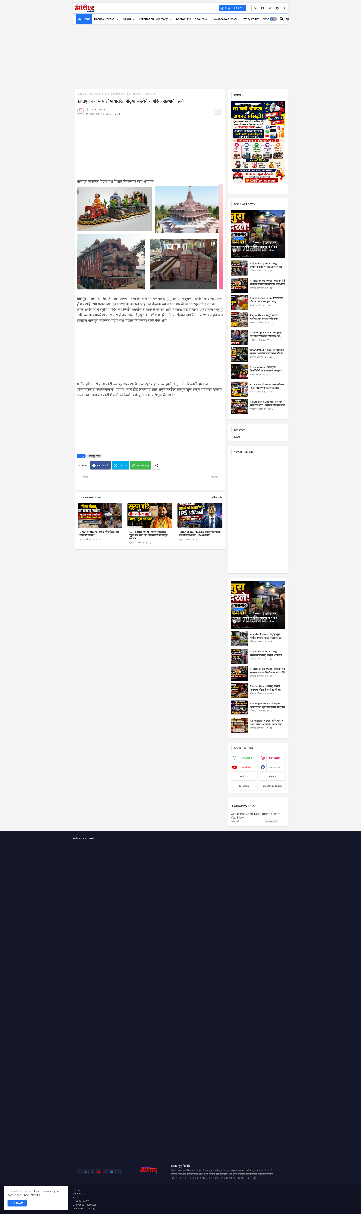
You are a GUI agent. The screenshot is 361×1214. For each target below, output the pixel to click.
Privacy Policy (81, 1201)
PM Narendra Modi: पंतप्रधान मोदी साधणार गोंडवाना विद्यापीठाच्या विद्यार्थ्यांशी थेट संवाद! (267, 284)
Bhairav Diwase (104, 18)
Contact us (79, 1193)
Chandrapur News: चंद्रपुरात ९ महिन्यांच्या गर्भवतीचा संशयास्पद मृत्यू (266, 334)
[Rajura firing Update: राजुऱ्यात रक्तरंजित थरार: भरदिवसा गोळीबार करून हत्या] (239, 406)
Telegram (244, 786)
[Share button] (156, 465)
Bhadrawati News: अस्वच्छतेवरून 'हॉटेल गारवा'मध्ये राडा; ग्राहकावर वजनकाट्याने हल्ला (267, 388)
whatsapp (246, 758)
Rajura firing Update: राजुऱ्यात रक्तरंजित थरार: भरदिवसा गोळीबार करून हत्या (267, 405)
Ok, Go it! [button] (17, 1203)
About (76, 1197)
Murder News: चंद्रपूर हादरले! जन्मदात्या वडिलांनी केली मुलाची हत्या (265, 688)
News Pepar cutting (84, 1208)
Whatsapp (142, 465)
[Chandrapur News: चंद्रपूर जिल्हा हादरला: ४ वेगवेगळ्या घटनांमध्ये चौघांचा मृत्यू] (239, 354)
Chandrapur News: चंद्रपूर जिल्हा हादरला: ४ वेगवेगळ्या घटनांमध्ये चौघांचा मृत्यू (267, 353)
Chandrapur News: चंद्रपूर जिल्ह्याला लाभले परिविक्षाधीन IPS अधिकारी (199, 533)
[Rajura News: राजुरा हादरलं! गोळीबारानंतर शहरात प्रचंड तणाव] (239, 319)
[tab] (84, 19)
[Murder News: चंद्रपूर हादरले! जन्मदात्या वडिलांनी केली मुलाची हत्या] (239, 690)
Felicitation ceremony (153, 18)
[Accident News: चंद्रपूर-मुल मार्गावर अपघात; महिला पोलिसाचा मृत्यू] (239, 638)
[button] (273, 19)
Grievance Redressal (223, 18)
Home (86, 18)
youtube (246, 767)
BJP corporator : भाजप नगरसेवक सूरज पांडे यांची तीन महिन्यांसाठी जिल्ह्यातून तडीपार (148, 535)
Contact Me (183, 18)
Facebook (103, 465)
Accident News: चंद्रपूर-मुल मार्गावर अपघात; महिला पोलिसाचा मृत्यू (266, 636)
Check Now (29, 1195)
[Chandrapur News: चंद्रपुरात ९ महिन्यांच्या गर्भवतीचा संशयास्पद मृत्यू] (239, 337)
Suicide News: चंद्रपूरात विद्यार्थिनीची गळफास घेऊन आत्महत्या (266, 369)
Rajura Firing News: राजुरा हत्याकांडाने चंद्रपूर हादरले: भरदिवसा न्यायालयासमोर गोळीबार (266, 267)
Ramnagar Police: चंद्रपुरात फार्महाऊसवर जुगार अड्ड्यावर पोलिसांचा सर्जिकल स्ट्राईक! (267, 707)
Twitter (122, 465)
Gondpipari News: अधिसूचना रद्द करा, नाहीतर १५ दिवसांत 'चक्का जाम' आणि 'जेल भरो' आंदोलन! (266, 724)
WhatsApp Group (272, 786)
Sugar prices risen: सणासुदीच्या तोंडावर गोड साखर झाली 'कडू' (266, 300)
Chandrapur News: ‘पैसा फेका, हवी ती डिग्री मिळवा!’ (99, 533)
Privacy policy (250, 18)
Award (127, 18)
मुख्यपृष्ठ (80, 93)
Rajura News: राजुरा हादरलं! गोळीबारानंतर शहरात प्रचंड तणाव (264, 317)
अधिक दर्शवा (217, 497)
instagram (274, 758)
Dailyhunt (272, 776)
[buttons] (255, 8)
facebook (274, 767)
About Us (201, 18)
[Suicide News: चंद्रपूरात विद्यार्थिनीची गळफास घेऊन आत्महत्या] (239, 371)
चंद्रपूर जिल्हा (92, 93)
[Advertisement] (180, 55)
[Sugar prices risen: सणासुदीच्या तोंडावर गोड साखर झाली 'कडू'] (239, 302)
